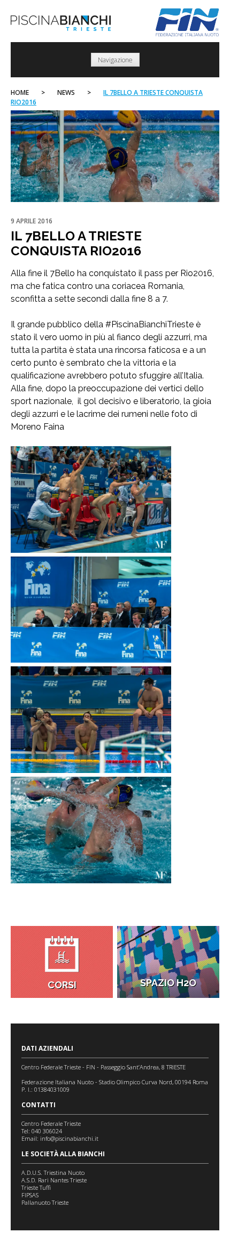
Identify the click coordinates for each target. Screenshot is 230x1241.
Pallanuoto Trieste (44, 1202)
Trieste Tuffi (36, 1187)
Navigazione (115, 60)
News (66, 92)
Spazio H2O (168, 982)
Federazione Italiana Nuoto (187, 22)
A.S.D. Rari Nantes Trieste (54, 1180)
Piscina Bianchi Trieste (61, 23)
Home (20, 92)
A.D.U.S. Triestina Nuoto (53, 1172)
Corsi (62, 984)
